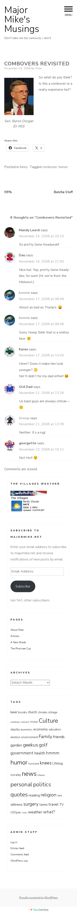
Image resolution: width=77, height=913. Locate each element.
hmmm (52, 753)
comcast (25, 722)
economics (27, 729)
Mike (39, 68)
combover (49, 167)
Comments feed (19, 854)
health (39, 753)
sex (59, 795)
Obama (41, 775)
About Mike (17, 630)
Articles (14, 636)
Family (45, 737)
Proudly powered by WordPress (38, 897)
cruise (34, 722)
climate (42, 712)
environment (29, 737)
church (32, 712)
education (55, 729)
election (15, 737)
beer (13, 712)
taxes (43, 804)
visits (24, 812)
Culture (48, 721)
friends (59, 737)
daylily (15, 729)
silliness (16, 804)
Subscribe (22, 586)
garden (16, 745)
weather (35, 812)
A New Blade (18, 642)
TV (61, 804)
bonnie (24, 292)
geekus (30, 745)
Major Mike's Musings (21, 19)
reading (34, 795)
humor (63, 167)
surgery (30, 804)
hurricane (33, 763)
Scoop (24, 418)
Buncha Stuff (63, 192)
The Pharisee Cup (20, 648)
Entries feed (17, 848)
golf (43, 745)
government (21, 753)
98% (8, 192)
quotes (19, 795)
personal (21, 784)
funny (24, 167)
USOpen (15, 812)
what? (49, 812)
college (52, 712)
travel (54, 804)
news (29, 773)
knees (46, 763)
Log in (13, 842)
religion (48, 795)
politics (42, 784)
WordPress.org (19, 860)
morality (15, 775)
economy (40, 729)
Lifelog (57, 763)
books (22, 712)
